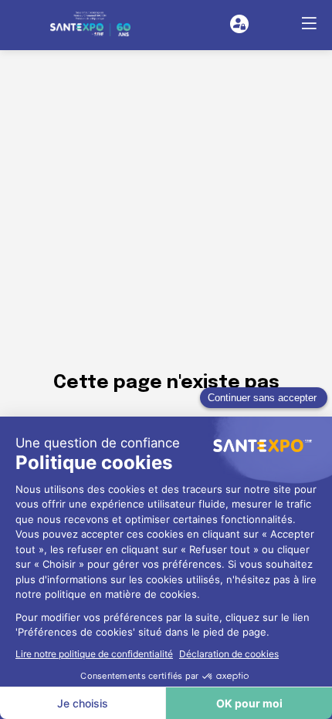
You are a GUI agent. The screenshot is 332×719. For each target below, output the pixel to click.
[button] (309, 23)
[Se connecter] (239, 24)
